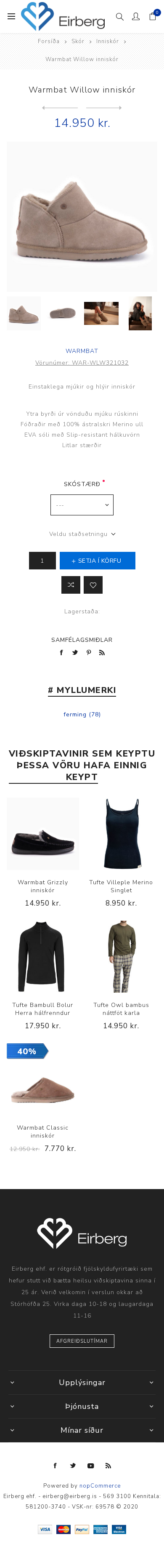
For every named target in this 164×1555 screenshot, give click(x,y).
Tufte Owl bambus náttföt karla (121, 1009)
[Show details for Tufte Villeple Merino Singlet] (121, 834)
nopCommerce (100, 1486)
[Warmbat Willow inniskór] (104, 108)
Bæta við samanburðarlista (70, 585)
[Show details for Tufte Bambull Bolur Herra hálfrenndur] (43, 957)
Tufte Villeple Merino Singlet (121, 886)
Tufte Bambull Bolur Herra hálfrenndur (42, 1009)
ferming (75, 714)
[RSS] (108, 1466)
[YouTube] (91, 1466)
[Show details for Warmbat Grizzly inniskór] (43, 834)
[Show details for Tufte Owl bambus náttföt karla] (121, 957)
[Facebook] (55, 1466)
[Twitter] (73, 1466)
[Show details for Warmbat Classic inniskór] (43, 1079)
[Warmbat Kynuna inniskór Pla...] (60, 108)
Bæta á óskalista (93, 585)
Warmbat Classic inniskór (43, 1132)
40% (27, 1051)
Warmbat (82, 351)
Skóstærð (82, 484)
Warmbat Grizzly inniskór (43, 886)
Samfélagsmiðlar (82, 640)
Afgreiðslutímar (82, 1341)
